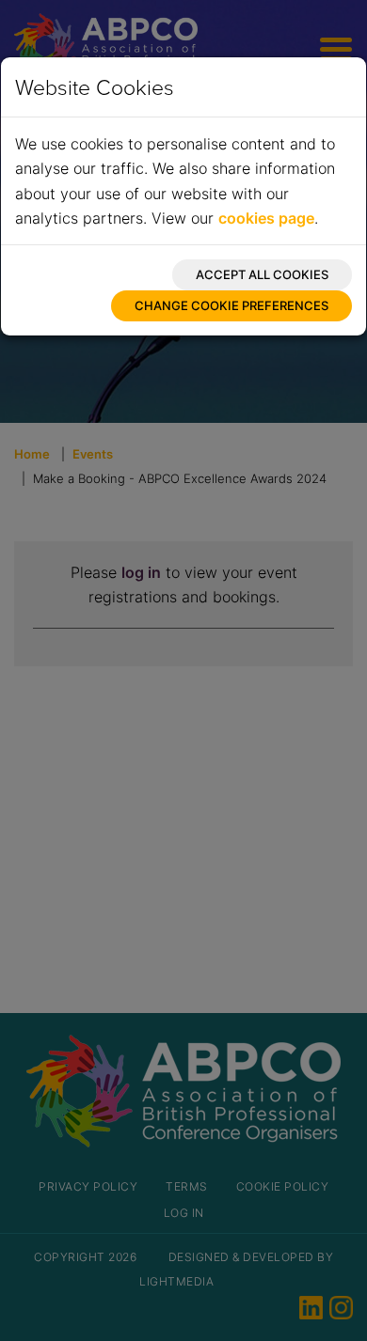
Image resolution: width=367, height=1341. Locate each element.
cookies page (266, 218)
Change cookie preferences (231, 305)
